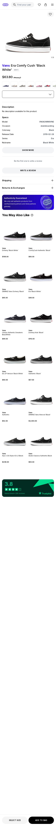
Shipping (6, 180)
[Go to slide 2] (13, 410)
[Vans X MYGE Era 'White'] (30, 85)
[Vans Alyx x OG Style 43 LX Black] (14, 437)
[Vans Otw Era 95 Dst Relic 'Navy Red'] (47, 85)
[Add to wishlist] (50, 14)
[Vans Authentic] (14, 396)
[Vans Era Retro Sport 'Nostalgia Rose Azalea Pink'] (39, 85)
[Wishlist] (39, 5)
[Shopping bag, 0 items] (45, 5)
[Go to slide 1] (12, 410)
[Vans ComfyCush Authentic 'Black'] (41, 232)
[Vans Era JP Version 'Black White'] (14, 355)
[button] (32, 215)
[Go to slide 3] (14, 410)
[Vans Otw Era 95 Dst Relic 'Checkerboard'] (22, 85)
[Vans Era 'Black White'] (41, 273)
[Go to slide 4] (15, 410)
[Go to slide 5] (16, 410)
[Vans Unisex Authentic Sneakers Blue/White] (14, 314)
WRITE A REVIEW (28, 170)
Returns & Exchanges (13, 188)
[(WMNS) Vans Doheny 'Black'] (14, 273)
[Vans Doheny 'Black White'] (14, 232)
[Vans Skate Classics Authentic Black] (41, 437)
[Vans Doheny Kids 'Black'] (41, 314)
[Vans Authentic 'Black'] (41, 355)
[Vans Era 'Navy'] (5, 85)
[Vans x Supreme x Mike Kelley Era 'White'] (14, 85)
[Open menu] (52, 5)
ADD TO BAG (41, 820)
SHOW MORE (28, 150)
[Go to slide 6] (17, 410)
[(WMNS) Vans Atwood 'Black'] (41, 396)
